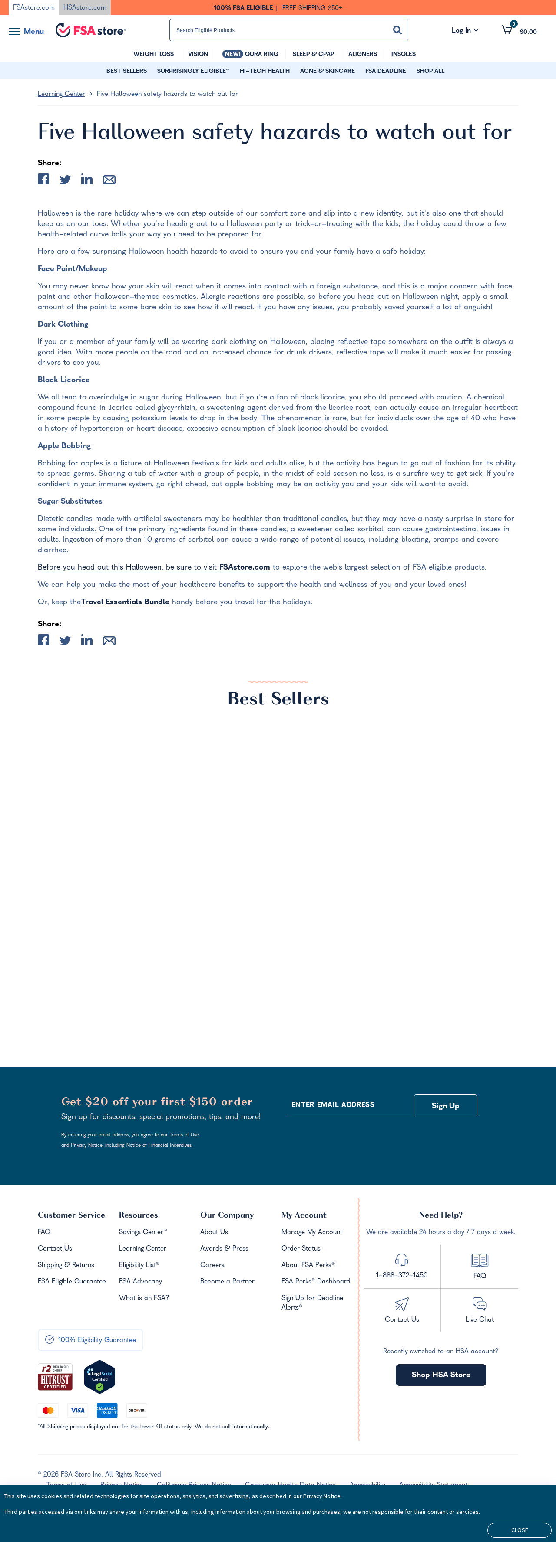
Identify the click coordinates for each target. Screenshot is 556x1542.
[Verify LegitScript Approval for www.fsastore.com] (100, 1377)
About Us (214, 1232)
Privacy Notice (322, 1496)
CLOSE (519, 1530)
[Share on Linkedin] (87, 180)
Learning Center (61, 94)
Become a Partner (227, 1282)
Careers (212, 1265)
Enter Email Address (333, 1105)
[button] (519, 29)
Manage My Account (311, 1232)
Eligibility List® (139, 1265)
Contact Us (55, 1249)
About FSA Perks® (308, 1265)
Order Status (301, 1249)
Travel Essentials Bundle (125, 603)
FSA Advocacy (140, 1282)
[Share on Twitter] (65, 181)
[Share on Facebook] (43, 180)
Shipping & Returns (66, 1265)
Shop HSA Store (441, 1376)
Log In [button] (465, 31)
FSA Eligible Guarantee (72, 1282)
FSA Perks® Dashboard (316, 1282)
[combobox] (288, 30)
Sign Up (446, 1107)
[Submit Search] (397, 30)
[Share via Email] (109, 181)
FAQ (44, 1232)
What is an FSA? (144, 1298)
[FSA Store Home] (91, 30)
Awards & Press (224, 1249)
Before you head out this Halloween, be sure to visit (128, 568)
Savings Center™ (143, 1232)
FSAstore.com (244, 568)
